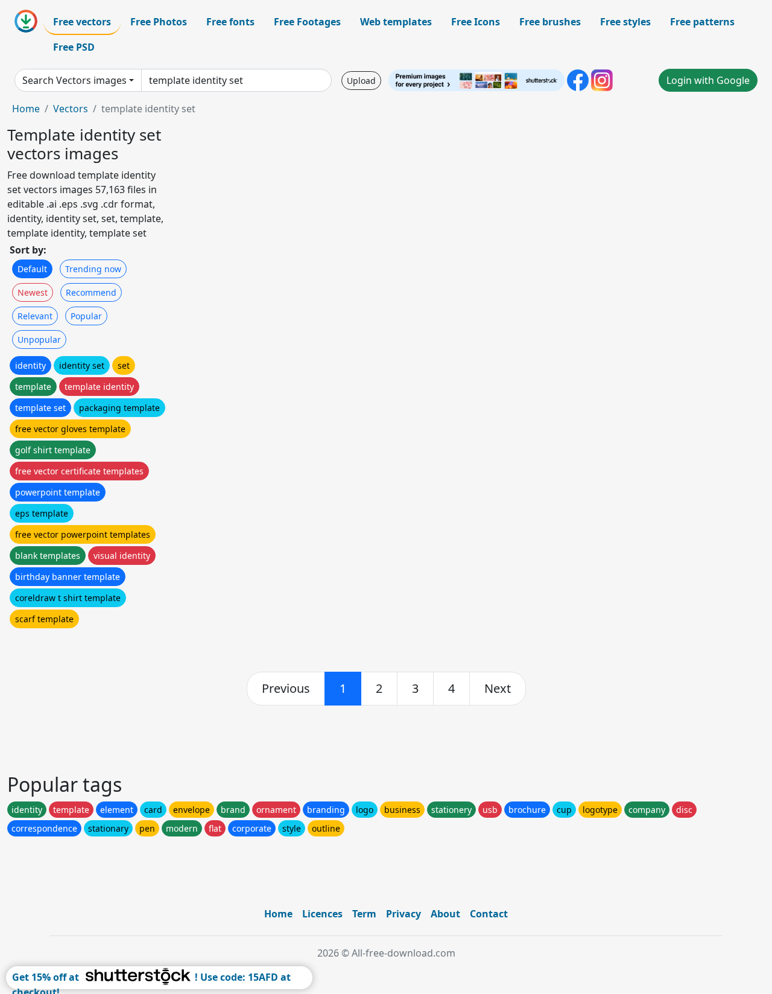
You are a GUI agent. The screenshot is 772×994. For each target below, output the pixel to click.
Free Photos (158, 21)
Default (32, 269)
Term (364, 913)
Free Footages (307, 21)
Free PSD (74, 47)
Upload (361, 80)
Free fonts (230, 21)
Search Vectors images (74, 80)
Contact (489, 913)
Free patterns (702, 21)
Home (26, 108)
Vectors (70, 108)
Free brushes (550, 21)
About (445, 913)
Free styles (625, 21)
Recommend (91, 292)
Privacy (403, 913)
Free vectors (82, 21)
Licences (322, 913)
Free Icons (475, 21)
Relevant (34, 316)
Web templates (396, 21)
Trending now (93, 269)
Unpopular (39, 339)
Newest (32, 292)
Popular (86, 316)
